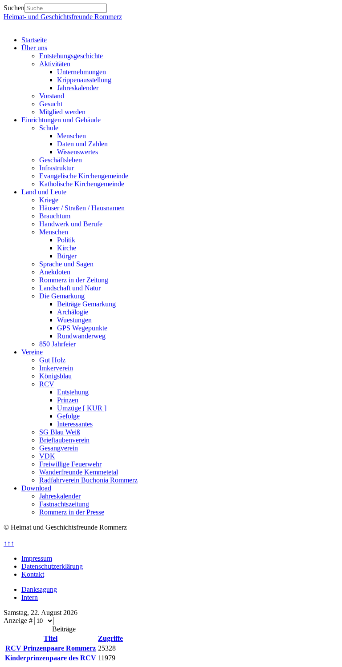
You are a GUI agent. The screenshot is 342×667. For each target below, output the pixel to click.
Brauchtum (54, 216)
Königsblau (55, 376)
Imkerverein (56, 368)
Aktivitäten (54, 64)
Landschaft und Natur (70, 288)
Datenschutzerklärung (52, 566)
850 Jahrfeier (57, 344)
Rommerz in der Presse (71, 512)
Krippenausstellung (84, 80)
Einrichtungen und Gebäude (61, 120)
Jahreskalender (77, 88)
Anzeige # (19, 620)
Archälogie (72, 312)
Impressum (36, 558)
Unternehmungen (81, 72)
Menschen (71, 136)
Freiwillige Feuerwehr (70, 464)
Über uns (34, 48)
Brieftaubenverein (64, 440)
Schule (48, 128)
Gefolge (68, 416)
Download (36, 488)
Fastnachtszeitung (64, 504)
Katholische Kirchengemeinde (81, 184)
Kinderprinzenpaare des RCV (50, 658)
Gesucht (50, 104)
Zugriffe (110, 638)
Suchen (14, 8)
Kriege (48, 200)
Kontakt (32, 574)
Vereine (32, 352)
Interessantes (75, 424)
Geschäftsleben (60, 160)
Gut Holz (52, 360)
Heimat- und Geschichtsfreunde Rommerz (63, 16)
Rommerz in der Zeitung (73, 280)
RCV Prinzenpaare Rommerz (50, 648)
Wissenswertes (77, 152)
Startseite (34, 40)
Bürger (67, 256)
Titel (50, 638)
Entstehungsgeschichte (71, 56)
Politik (66, 240)
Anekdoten (54, 272)
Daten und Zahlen (82, 144)
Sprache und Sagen (66, 264)
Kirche (66, 248)
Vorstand (51, 96)
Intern (29, 597)
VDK (47, 456)
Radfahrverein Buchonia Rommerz (88, 480)
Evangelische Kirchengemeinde (83, 176)
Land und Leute (43, 192)
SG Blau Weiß (59, 432)
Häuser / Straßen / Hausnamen (82, 208)
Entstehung (73, 392)
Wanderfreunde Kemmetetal (78, 472)
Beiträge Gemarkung (86, 304)
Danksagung (39, 589)
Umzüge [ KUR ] (81, 408)
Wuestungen (74, 320)
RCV (46, 384)
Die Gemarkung (62, 296)
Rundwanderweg (81, 336)
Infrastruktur (56, 168)
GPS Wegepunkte (82, 328)
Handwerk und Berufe (70, 224)
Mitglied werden (62, 112)
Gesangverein (58, 448)
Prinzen (67, 400)
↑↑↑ (9, 543)
